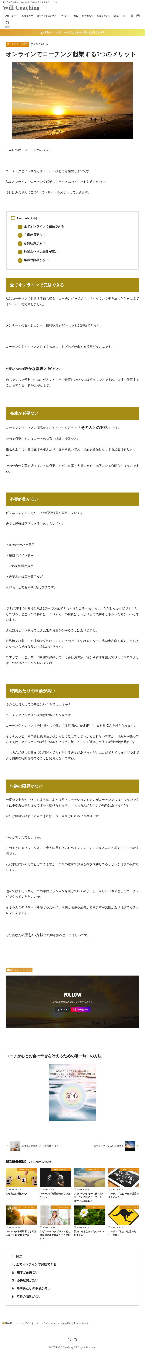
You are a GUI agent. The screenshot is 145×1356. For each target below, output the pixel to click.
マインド (65, 16)
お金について (103, 16)
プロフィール (11, 16)
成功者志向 (87, 16)
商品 (76, 16)
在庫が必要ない (32, 234)
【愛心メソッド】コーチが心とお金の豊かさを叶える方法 (73, 32)
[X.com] (132, 15)
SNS (125, 16)
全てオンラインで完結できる (41, 226)
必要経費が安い (32, 243)
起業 (116, 16)
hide (33, 218)
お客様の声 (27, 16)
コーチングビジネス (46, 16)
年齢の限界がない (34, 260)
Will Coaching (21, 7)
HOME (8, 1323)
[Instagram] (138, 15)
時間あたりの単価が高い (38, 251)
